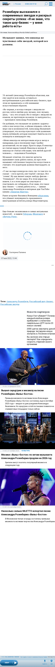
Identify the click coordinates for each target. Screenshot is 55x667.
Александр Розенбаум (17, 301)
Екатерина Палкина (17, 252)
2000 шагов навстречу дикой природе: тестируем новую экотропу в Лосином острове (41, 331)
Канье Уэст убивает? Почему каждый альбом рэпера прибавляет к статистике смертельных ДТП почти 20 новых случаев (41, 321)
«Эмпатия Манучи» (19, 191)
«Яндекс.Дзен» (10, 216)
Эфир (51, 664)
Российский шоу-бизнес (41, 301)
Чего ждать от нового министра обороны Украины (34, 657)
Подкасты (44, 664)
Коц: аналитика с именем (12, 656)
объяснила (43, 195)
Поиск (46, 4)
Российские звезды (9, 304)
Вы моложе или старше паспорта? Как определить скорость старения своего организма (39, 340)
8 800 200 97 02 (30, 4)
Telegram (27, 214)
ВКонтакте (38, 214)
